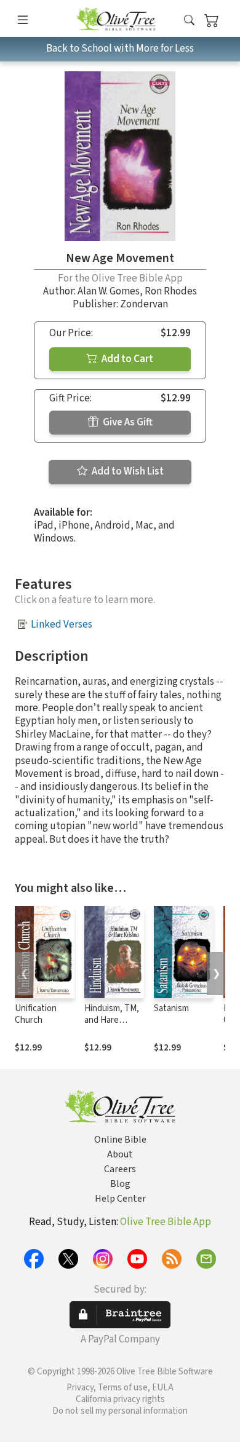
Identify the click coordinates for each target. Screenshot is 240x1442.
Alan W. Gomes (109, 291)
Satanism (171, 1008)
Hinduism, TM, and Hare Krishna (111, 1020)
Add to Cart (126, 359)
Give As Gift (127, 422)
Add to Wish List (127, 471)
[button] (189, 20)
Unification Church (36, 1014)
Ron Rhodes (171, 291)
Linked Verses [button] (61, 624)
